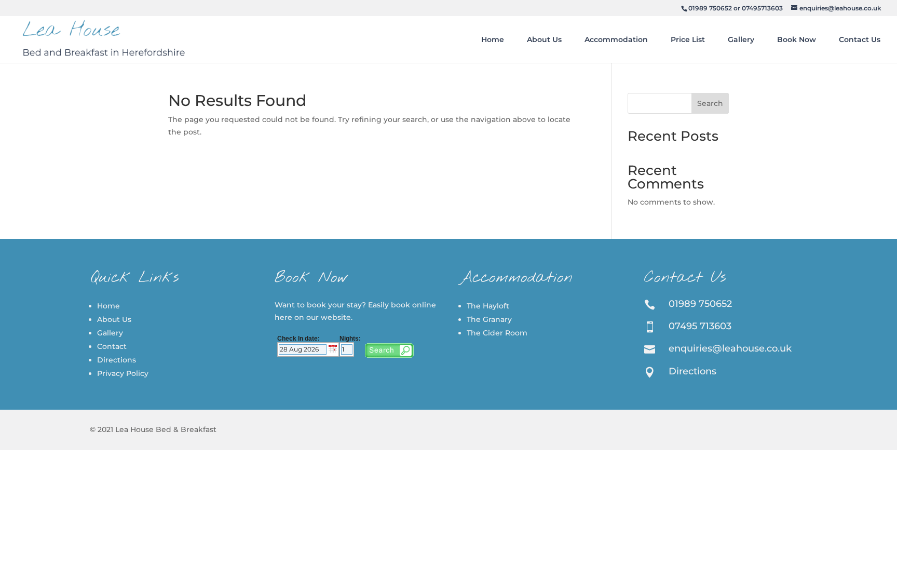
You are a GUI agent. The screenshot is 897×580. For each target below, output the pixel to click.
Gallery (741, 39)
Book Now (796, 39)
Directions (116, 360)
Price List (688, 39)
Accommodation (616, 39)
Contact (112, 346)
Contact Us (859, 39)
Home (492, 39)
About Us (544, 39)
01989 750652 (710, 8)
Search (710, 103)
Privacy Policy (122, 373)
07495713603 (762, 8)
